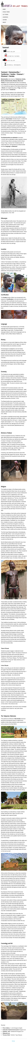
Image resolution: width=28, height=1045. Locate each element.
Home (4, 9)
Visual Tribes (6, 12)
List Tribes (5, 14)
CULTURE (5, 19)
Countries (5, 17)
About (4, 22)
